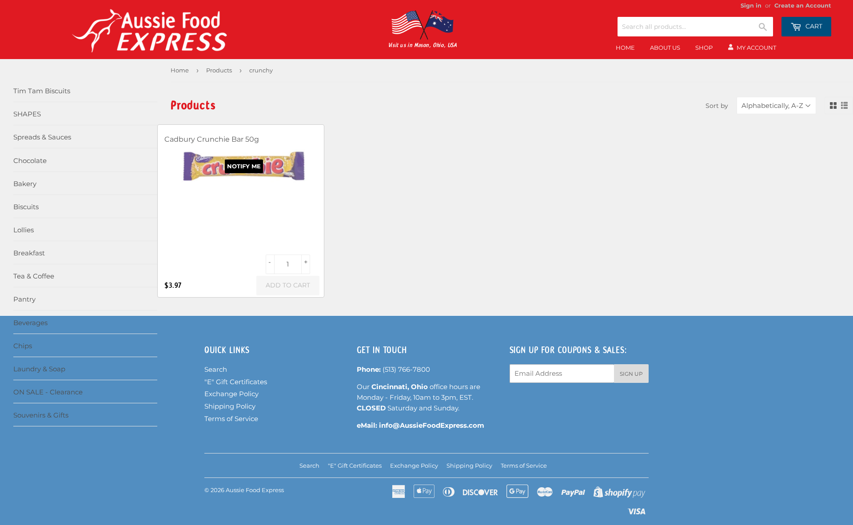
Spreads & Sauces (42, 137)
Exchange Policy (231, 394)
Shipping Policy (229, 406)
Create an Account (802, 5)
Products (219, 70)
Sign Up (631, 373)
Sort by (717, 106)
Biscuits (26, 207)
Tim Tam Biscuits (41, 91)
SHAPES (27, 114)
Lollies (23, 230)
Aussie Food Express (255, 489)
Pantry (24, 299)
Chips (22, 346)
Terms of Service (231, 418)
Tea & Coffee (33, 276)
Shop (704, 47)
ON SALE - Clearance (48, 392)
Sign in (751, 5)
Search (215, 369)
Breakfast (29, 253)
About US (665, 47)
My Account (756, 47)
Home (625, 47)
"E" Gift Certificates (235, 382)
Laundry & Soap (39, 369)
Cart (813, 26)
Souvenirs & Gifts (40, 415)
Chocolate (30, 160)
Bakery (24, 183)
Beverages (30, 322)
